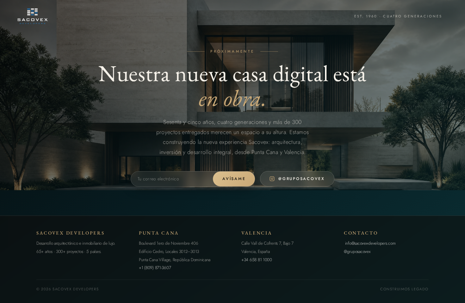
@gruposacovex (357, 251)
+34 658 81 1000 (256, 260)
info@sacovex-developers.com (369, 243)
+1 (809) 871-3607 (155, 268)
